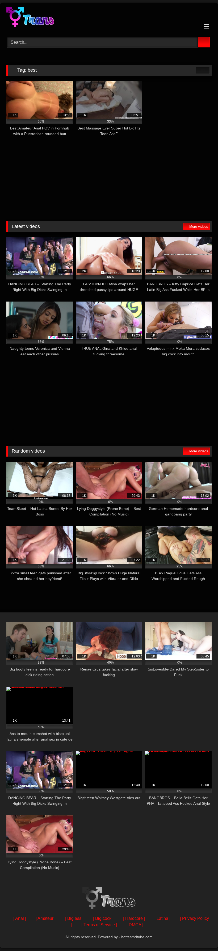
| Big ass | (74, 918)
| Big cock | (103, 918)
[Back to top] (202, 935)
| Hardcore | (134, 918)
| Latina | (162, 918)
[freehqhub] (109, 18)
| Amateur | (46, 918)
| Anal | (19, 918)
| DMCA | (135, 924)
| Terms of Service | (99, 924)
